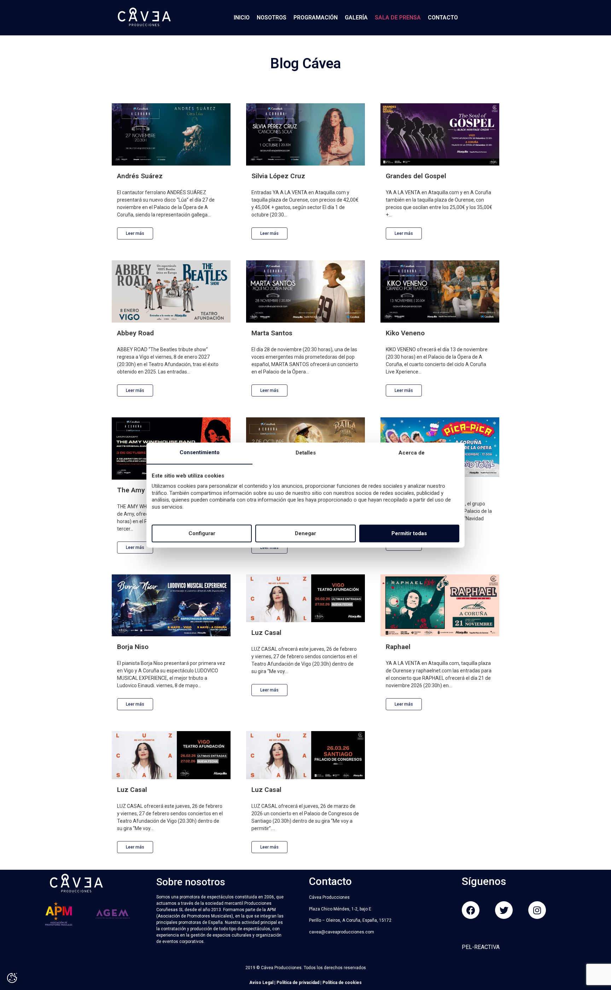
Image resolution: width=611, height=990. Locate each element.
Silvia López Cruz (278, 176)
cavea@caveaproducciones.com (341, 932)
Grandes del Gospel (416, 176)
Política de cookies (342, 982)
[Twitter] (504, 910)
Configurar (201, 533)
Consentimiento (200, 453)
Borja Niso (133, 647)
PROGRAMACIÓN (315, 17)
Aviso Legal (261, 982)
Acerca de (411, 453)
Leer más (135, 233)
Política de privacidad (298, 982)
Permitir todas (409, 533)
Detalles (306, 453)
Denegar (305, 533)
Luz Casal (266, 633)
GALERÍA (356, 17)
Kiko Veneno (405, 333)
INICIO (242, 17)
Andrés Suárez (140, 176)
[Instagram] (537, 910)
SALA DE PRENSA (398, 17)
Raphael (398, 647)
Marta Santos (271, 333)
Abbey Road (135, 333)
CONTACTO (443, 17)
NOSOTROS (271, 17)
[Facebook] (470, 910)
